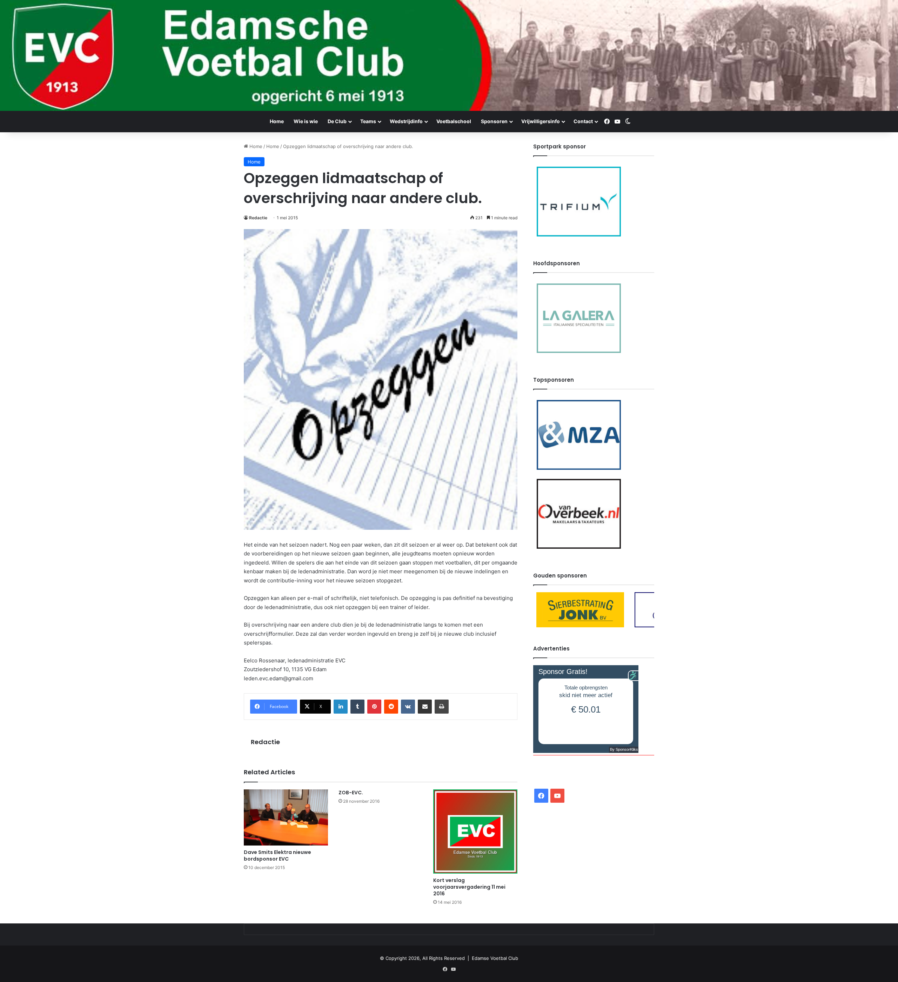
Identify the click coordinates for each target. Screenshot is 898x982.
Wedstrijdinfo (406, 121)
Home (277, 121)
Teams (368, 121)
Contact (583, 121)
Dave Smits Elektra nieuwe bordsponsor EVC (277, 855)
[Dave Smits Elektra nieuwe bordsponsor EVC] (286, 817)
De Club (337, 121)
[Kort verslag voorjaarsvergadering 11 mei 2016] (475, 831)
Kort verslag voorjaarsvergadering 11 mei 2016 (469, 887)
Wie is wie (306, 121)
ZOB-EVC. (351, 792)
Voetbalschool (453, 121)
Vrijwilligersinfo (540, 121)
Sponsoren (494, 121)
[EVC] (449, 55)
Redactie (258, 217)
